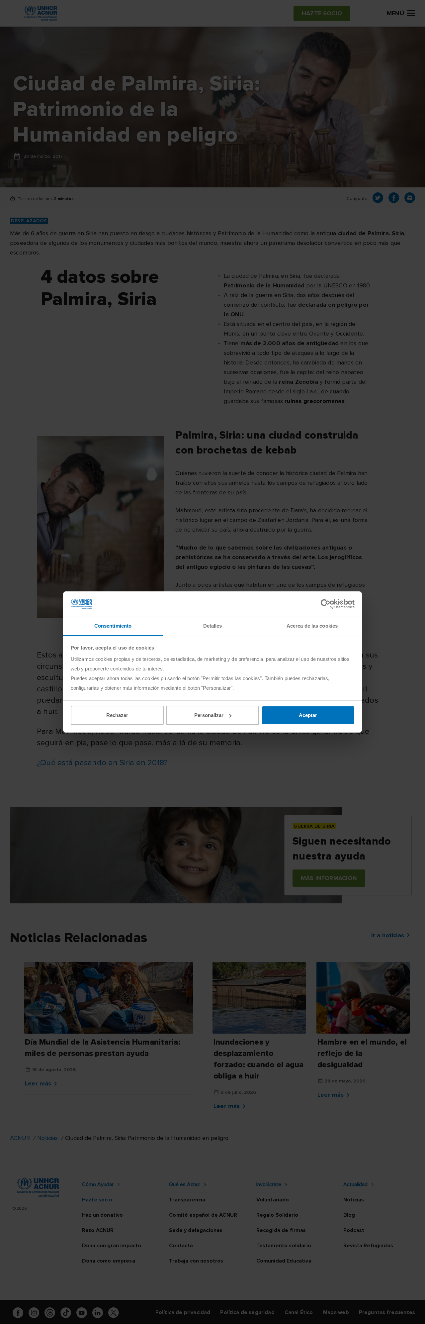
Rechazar (117, 715)
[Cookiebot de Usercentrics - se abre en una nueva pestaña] (326, 604)
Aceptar (308, 715)
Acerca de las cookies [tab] (312, 626)
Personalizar (208, 715)
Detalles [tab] (212, 626)
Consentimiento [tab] (112, 626)
